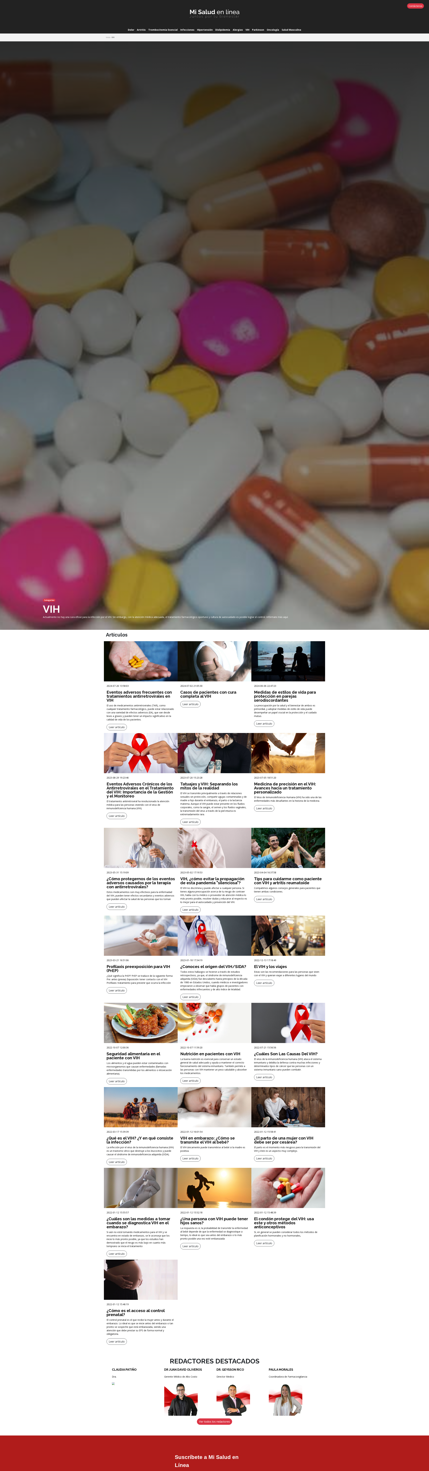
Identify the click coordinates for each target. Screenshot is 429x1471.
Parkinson (258, 29)
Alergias (238, 29)
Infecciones (187, 29)
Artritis (141, 29)
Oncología (273, 29)
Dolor (131, 29)
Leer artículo (117, 727)
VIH (247, 29)
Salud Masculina (291, 29)
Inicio (108, 37)
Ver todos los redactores (214, 1421)
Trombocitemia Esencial (163, 29)
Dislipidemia (222, 29)
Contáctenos (415, 6)
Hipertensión (205, 29)
